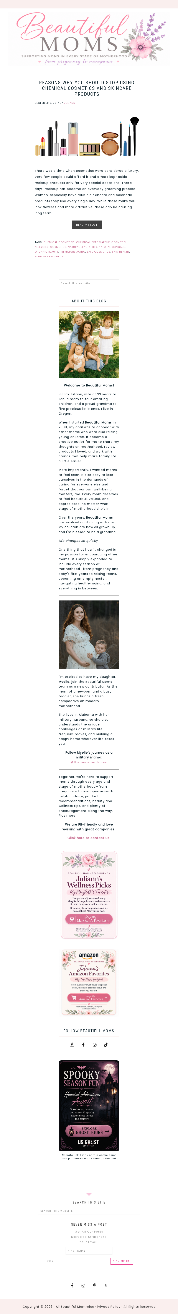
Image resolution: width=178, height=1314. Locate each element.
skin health (120, 251)
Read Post (86, 225)
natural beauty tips (82, 247)
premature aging (72, 251)
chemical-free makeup (93, 242)
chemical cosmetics (59, 242)
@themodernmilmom (89, 762)
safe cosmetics (98, 251)
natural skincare (112, 247)
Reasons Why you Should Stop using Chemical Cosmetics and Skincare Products (87, 88)
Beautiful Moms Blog (89, 39)
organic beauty (46, 251)
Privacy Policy (108, 1306)
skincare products (49, 256)
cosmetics (58, 247)
